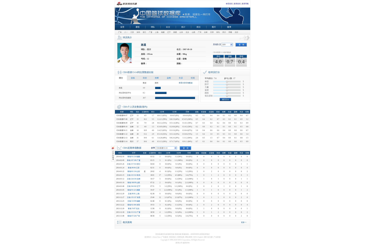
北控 (236, 32)
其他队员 (217, 44)
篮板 (133, 78)
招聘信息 (180, 237)
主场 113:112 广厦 (133, 212)
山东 (181, 32)
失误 (181, 78)
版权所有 (186, 243)
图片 (214, 27)
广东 (120, 32)
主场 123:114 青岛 (133, 175)
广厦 (150, 32)
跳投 (207, 93)
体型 (207, 81)
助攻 (145, 78)
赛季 (153, 148)
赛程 (138, 27)
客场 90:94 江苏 (133, 168)
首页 (122, 27)
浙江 (144, 32)
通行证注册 (208, 237)
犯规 (193, 78)
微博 (229, 27)
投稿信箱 (178, 234)
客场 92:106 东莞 (133, 205)
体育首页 (229, 4)
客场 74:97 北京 (133, 208)
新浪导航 (245, 4)
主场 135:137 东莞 (133, 197)
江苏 (132, 32)
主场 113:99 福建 (133, 201)
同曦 (230, 32)
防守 (207, 84)
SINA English (198, 237)
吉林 (205, 32)
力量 (207, 87)
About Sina (156, 237)
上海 (156, 32)
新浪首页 (237, 4)
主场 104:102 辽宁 (133, 186)
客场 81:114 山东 (133, 171)
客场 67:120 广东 (133, 216)
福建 (163, 32)
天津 (212, 32)
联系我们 (172, 237)
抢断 (157, 78)
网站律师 (188, 237)
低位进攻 (209, 96)
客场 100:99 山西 (133, 183)
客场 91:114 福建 (133, 157)
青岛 (218, 32)
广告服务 (164, 237)
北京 (187, 32)
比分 (168, 27)
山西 (193, 32)
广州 (199, 32)
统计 (183, 27)
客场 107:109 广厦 (133, 160)
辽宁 (169, 32)
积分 (199, 27)
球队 (153, 27)
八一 (126, 32)
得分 (121, 78)
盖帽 (169, 78)
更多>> (244, 222)
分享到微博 (113, 155)
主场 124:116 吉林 (133, 179)
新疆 (175, 32)
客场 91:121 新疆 (133, 190)
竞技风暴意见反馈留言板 (164, 234)
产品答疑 (217, 237)
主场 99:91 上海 (133, 194)
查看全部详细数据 (185, 83)
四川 (224, 32)
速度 (207, 90)
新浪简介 (148, 237)
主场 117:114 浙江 (133, 164)
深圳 (138, 32)
